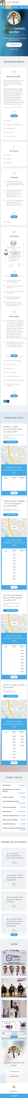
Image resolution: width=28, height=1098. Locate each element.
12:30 (14, 757)
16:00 (22, 659)
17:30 (14, 573)
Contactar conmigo (14, 49)
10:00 (14, 742)
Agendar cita (15, 1095)
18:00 (14, 576)
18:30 (14, 579)
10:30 (14, 745)
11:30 (14, 751)
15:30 (14, 564)
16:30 (14, 567)
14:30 (14, 557)
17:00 (14, 570)
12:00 (14, 754)
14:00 (14, 554)
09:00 (14, 736)
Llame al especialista (12, 441)
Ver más (14, 115)
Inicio (2, 7)
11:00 (14, 748)
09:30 (14, 739)
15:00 (14, 561)
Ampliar (14, 454)
